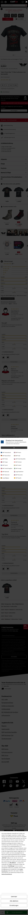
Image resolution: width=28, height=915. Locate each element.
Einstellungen (14, 905)
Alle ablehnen (14, 901)
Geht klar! (14, 896)
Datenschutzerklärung (7, 874)
